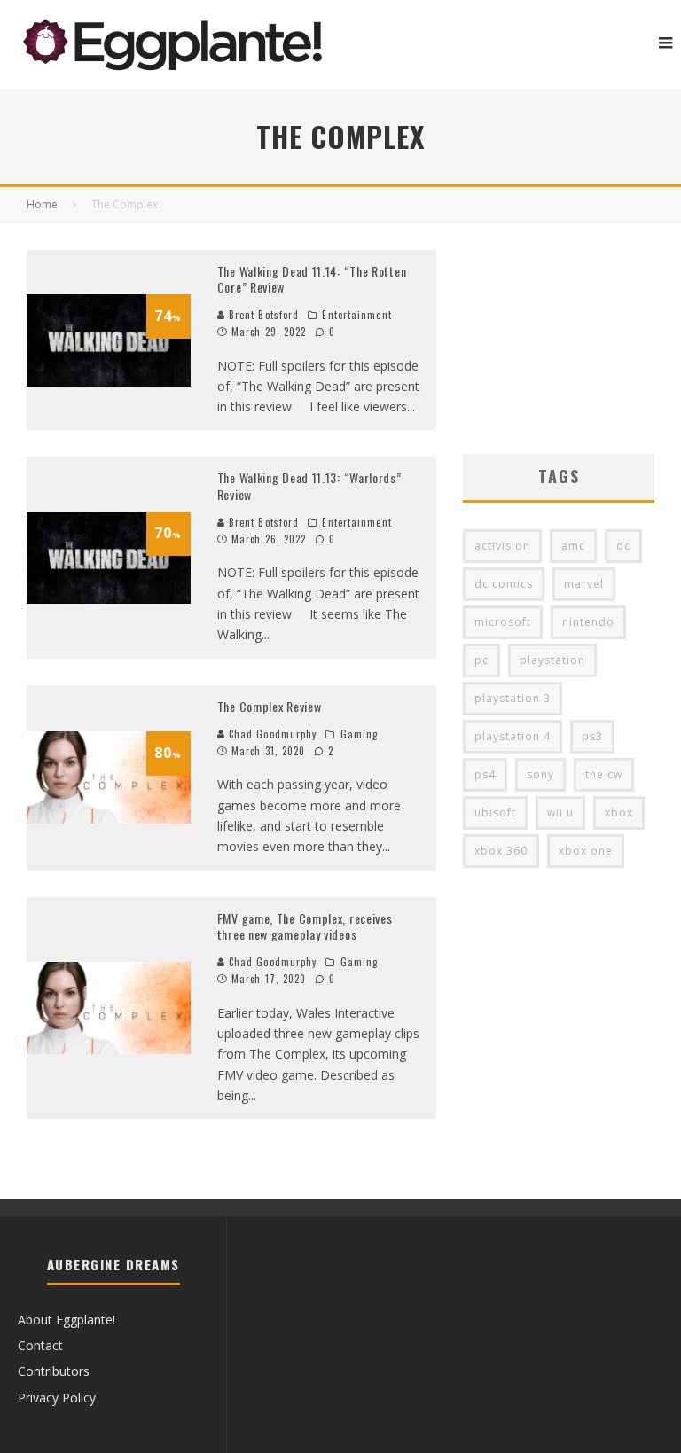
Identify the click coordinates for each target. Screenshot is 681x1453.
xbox (619, 812)
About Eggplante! (66, 1319)
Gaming (359, 734)
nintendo (588, 621)
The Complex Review (269, 706)
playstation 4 (512, 736)
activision (502, 545)
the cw (603, 774)
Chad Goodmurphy (271, 734)
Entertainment (356, 315)
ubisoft (495, 812)
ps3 (592, 736)
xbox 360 (501, 850)
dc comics (503, 583)
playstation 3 (512, 698)
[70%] (109, 598)
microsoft (502, 621)
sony (540, 774)
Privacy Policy (57, 1397)
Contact (40, 1345)
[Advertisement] (558, 338)
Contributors (54, 1371)
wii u (560, 812)
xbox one (586, 850)
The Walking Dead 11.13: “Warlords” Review (309, 485)
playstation (552, 660)
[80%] (109, 818)
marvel (584, 583)
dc (623, 545)
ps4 (485, 774)
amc (573, 545)
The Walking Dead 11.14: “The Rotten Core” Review (312, 279)
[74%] (109, 381)
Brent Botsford (262, 315)
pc (481, 660)
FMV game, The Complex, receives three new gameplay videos (305, 926)
